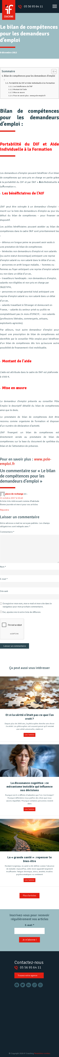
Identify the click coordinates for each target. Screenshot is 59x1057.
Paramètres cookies (42, 1053)
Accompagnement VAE (30, 1004)
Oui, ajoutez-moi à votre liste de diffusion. (21, 612)
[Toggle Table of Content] (52, 71)
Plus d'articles (29, 895)
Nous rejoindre (25, 1027)
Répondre (4, 509)
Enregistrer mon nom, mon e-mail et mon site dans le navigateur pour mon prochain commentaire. (27, 605)
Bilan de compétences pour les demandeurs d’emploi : (29, 78)
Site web (4, 591)
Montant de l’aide (20, 89)
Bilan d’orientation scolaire (32, 1008)
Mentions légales (26, 1032)
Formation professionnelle (32, 1013)
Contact (21, 1036)
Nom (3, 566)
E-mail (4, 579)
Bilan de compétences (30, 999)
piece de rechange (14, 493)
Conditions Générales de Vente (32, 1041)
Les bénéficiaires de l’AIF (23, 86)
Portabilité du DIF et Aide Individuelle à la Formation (32, 83)
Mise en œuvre (19, 92)
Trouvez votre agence (27, 975)
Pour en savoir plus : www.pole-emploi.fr (29, 96)
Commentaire (7, 531)
